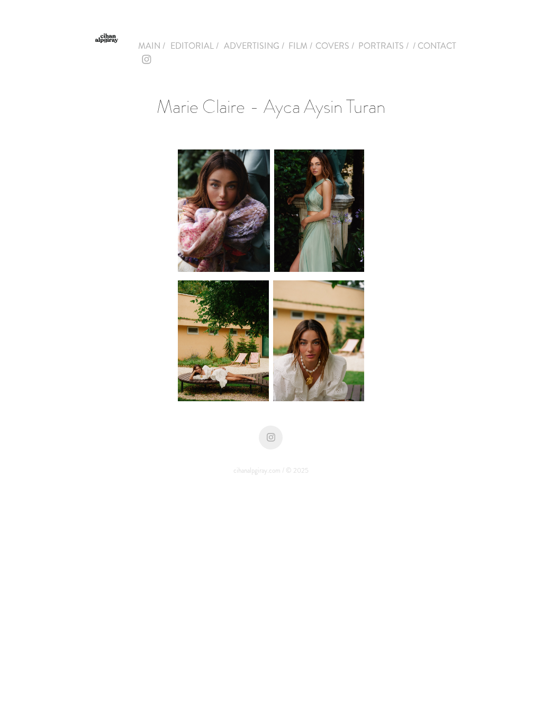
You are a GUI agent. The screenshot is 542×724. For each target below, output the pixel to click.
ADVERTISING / (254, 46)
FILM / (300, 46)
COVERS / (334, 46)
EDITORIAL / (194, 46)
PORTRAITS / (383, 46)
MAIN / (151, 46)
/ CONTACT (434, 46)
